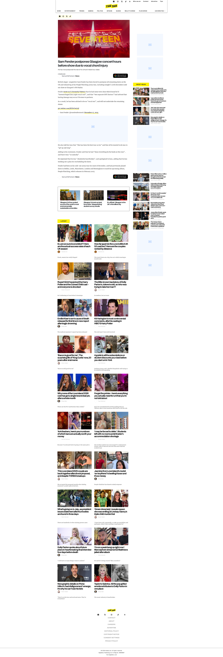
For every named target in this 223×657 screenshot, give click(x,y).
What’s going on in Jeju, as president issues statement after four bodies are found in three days (74, 511)
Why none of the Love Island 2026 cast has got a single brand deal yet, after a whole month (73, 395)
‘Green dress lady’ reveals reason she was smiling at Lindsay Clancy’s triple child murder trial (110, 511)
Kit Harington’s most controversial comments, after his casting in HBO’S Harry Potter (110, 321)
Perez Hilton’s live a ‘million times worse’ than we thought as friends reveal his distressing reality (159, 176)
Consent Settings (111, 638)
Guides (118, 11)
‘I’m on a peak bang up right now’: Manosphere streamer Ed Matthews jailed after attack (111, 549)
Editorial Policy (111, 631)
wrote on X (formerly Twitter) (74, 92)
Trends (81, 11)
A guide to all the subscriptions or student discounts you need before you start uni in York (110, 357)
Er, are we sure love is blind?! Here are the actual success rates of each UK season (73, 246)
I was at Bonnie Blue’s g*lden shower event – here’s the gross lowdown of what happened (158, 100)
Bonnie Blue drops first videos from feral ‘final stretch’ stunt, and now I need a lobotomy (158, 205)
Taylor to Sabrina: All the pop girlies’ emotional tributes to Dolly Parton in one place (110, 586)
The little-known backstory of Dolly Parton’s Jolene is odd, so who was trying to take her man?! (110, 284)
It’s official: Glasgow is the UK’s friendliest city (116, 203)
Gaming (90, 11)
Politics (100, 11)
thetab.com (108, 650)
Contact (145, 1)
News (59, 11)
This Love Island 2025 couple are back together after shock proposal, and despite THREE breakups (73, 473)
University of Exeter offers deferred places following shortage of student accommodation (158, 186)
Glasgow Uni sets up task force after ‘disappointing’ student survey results (93, 204)
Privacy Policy (111, 641)
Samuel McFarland (68, 76)
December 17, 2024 (91, 112)
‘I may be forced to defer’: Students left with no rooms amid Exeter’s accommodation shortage (110, 434)
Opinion (109, 11)
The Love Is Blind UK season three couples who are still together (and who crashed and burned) (159, 91)
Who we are (137, 1)
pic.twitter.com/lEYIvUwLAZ (68, 108)
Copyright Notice (111, 634)
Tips (161, 1)
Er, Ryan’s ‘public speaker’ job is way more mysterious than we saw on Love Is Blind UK (158, 195)
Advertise (154, 1)
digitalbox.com (113, 654)
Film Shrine (143, 11)
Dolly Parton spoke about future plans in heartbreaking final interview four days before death (74, 549)
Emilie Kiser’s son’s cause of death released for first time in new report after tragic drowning (73, 321)
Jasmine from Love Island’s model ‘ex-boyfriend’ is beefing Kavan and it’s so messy (110, 473)
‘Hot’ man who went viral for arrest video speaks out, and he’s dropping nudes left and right (158, 110)
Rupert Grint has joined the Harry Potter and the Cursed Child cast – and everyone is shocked (73, 284)
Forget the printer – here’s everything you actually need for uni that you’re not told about (111, 395)
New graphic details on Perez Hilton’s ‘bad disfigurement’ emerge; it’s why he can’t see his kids (74, 586)
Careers (111, 624)
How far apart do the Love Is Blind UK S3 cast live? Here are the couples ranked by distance (111, 246)
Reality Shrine (130, 11)
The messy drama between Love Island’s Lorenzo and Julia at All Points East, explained (158, 224)
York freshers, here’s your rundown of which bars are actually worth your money (74, 434)
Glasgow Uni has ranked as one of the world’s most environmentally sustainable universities (69, 205)
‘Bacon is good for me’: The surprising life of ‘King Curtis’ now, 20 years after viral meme (74, 357)
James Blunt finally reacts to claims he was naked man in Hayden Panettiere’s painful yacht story (158, 215)
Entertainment (70, 11)
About (111, 621)
